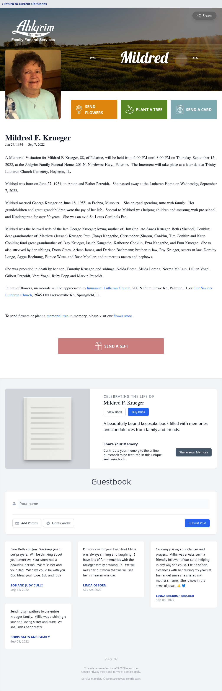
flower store (123, 315)
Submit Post (197, 523)
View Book (114, 412)
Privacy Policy (99, 672)
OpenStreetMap (115, 679)
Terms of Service (123, 672)
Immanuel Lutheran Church (108, 287)
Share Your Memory (193, 452)
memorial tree (58, 315)
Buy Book (138, 412)
